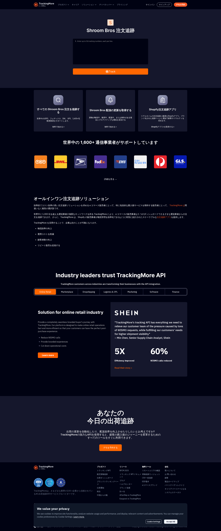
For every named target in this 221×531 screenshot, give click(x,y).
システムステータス (173, 492)
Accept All (170, 521)
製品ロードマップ (172, 481)
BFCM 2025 (124, 470)
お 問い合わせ (170, 474)
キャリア (75, 4)
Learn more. (78, 516)
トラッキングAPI (104, 470)
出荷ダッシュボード (105, 478)
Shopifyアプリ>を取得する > (162, 127)
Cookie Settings (153, 521)
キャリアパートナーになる (175, 489)
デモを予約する (110, 447)
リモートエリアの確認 (151, 470)
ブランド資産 (125, 488)
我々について (170, 470)
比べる (122, 491)
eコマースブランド (149, 485)
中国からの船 (102, 495)
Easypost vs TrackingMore (130, 499)
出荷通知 (100, 488)
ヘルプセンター (126, 484)
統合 (99, 491)
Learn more (48, 355)
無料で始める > (58, 127)
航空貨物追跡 (102, 474)
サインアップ (164, 4)
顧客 (166, 478)
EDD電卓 (145, 481)
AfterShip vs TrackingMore (130, 495)
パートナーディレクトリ (174, 485)
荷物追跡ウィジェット (151, 474)
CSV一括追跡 (147, 478)
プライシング (122, 4)
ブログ (122, 480)
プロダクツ (62, 4)
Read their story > (123, 368)
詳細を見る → (110, 179)
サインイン (150, 4)
